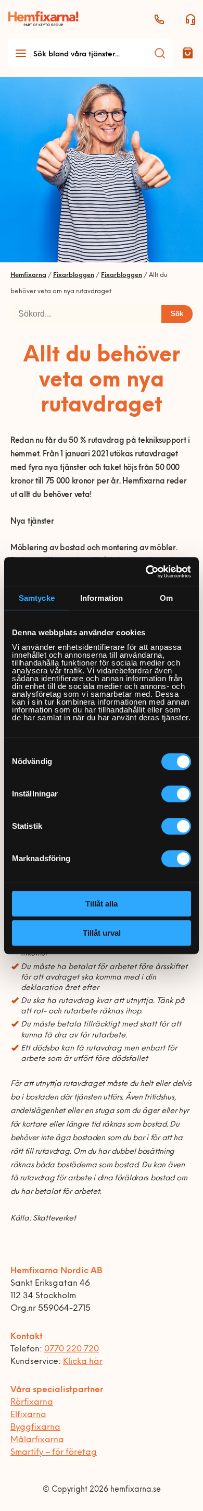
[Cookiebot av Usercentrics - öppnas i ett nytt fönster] (146, 571)
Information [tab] (101, 598)
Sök (177, 314)
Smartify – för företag (53, 1452)
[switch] (176, 793)
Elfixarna (28, 1415)
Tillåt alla (101, 903)
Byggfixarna (35, 1427)
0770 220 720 (71, 1349)
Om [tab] (166, 598)
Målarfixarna (37, 1440)
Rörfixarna (31, 1402)
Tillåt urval (102, 932)
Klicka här (83, 1362)
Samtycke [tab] (37, 598)
